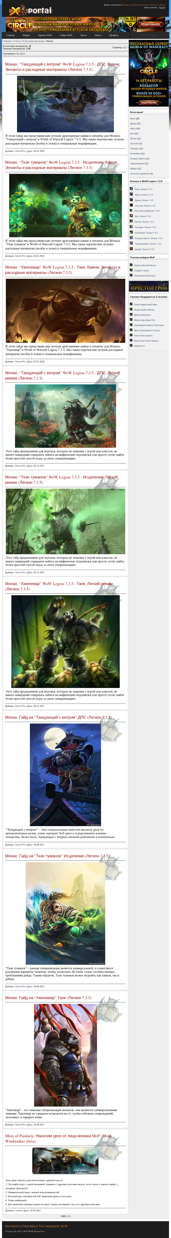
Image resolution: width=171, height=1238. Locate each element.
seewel (18, 1210)
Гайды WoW (66, 35)
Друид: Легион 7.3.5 (144, 200)
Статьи (17, 41)
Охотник (134, 143)
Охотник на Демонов (140, 173)
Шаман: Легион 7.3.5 (144, 249)
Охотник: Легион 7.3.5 (145, 206)
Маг (132, 133)
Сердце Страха (141, 270)
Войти (163, 5)
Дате (22, 53)
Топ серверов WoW (53, 1226)
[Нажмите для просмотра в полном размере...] (65, 342)
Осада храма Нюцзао (144, 310)
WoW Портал (149, 35)
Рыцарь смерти (137, 158)
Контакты (12, 1226)
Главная (10, 35)
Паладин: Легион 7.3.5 (145, 227)
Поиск (98, 35)
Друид (133, 123)
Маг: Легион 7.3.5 (143, 216)
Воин (132, 118)
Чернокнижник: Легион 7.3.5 (148, 244)
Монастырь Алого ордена (146, 341)
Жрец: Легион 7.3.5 (144, 195)
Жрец (133, 128)
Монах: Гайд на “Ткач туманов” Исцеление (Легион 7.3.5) (57, 855)
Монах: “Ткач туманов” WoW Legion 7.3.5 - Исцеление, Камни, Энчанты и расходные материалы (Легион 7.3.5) (61, 164)
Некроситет (139, 346)
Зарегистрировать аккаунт (144, 5)
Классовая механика (33, 41)
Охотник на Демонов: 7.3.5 (146, 211)
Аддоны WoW (45, 35)
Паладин (134, 148)
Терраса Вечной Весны (145, 265)
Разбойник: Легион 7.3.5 (146, 233)
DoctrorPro (20, 151)
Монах (133, 138)
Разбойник (135, 153)
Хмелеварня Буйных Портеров (148, 325)
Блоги (84, 35)
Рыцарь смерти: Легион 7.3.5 (148, 238)
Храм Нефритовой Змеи (145, 304)
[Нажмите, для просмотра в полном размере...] (65, 1173)
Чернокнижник (137, 163)
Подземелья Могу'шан (144, 276)
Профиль (113, 35)
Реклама (29, 1226)
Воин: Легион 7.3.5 (143, 189)
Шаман (133, 168)
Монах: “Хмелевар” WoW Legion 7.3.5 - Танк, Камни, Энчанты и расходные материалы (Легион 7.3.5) (62, 269)
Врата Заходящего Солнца (147, 330)
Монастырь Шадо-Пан (144, 320)
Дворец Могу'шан (142, 315)
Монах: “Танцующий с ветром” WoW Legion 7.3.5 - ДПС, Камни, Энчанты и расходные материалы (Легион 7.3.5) (62, 66)
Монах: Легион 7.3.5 (144, 222)
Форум (26, 35)
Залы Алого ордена (143, 335)
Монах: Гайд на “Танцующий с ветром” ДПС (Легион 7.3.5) (58, 717)
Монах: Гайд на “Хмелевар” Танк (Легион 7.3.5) (48, 997)
